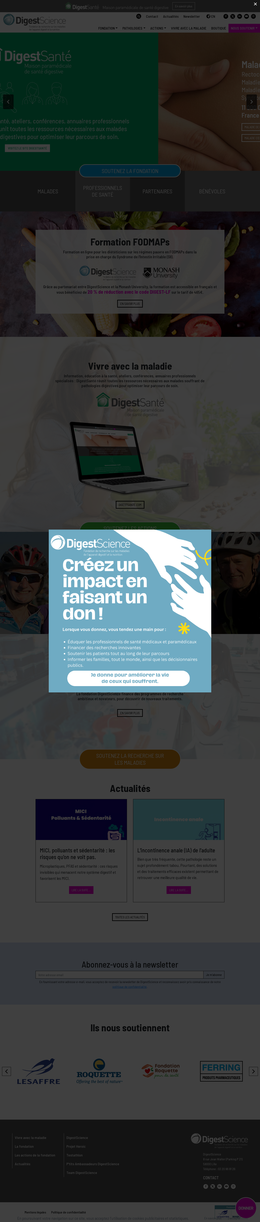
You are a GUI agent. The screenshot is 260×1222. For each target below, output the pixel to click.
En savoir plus (213, 1218)
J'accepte (234, 1218)
